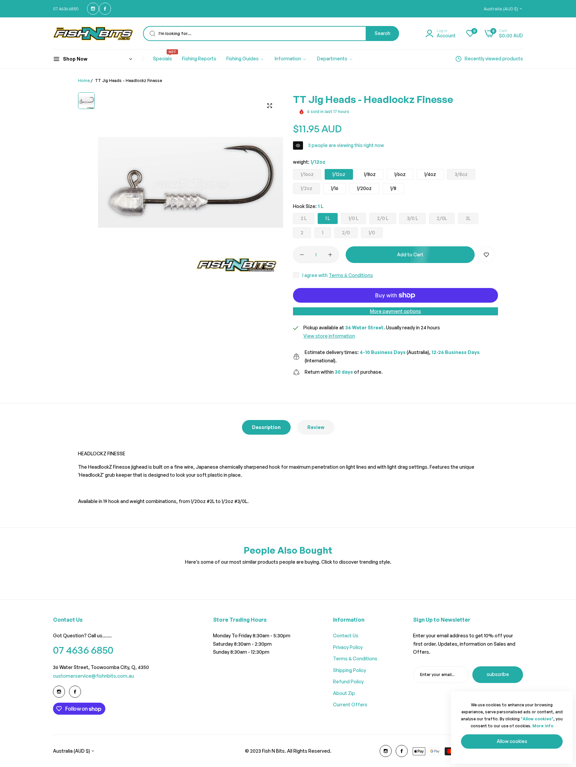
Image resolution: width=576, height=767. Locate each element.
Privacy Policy (348, 647)
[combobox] (271, 33)
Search (382, 33)
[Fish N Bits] (93, 33)
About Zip (344, 693)
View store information (329, 336)
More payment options (395, 311)
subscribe (498, 674)
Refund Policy (348, 681)
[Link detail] (93, 9)
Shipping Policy (349, 670)
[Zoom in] (269, 105)
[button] (486, 254)
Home (84, 80)
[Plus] (330, 255)
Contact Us (345, 635)
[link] (245, 59)
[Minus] (302, 255)
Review (315, 427)
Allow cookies (512, 741)
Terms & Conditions (351, 275)
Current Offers (350, 704)
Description (266, 427)
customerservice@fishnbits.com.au (93, 676)
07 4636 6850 (83, 650)
